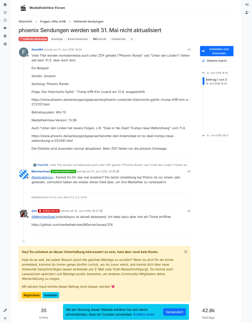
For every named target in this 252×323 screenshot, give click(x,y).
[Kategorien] (5, 12)
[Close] (185, 251)
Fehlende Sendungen (34, 38)
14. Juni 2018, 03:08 (103, 171)
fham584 (37, 49)
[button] (5, 310)
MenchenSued (41, 171)
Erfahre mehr (144, 314)
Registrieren (32, 295)
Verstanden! (174, 312)
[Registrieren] (246, 12)
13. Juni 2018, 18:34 (70, 49)
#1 (189, 49)
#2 (189, 171)
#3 (189, 210)
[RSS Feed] (132, 39)
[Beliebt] (5, 36)
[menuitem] (246, 5)
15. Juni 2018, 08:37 (87, 210)
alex (34, 210)
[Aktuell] (5, 20)
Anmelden (50, 295)
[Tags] (5, 28)
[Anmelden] (246, 5)
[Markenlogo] (23, 8)
